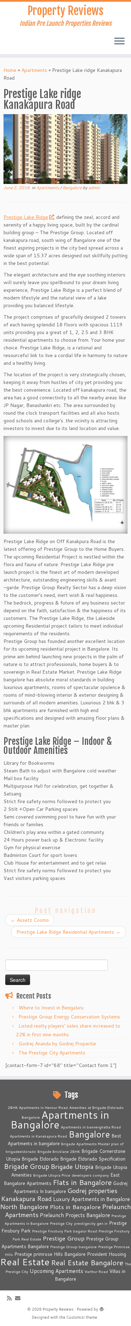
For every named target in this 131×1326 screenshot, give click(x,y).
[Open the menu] (119, 41)
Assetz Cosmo (29, 920)
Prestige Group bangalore (73, 1246)
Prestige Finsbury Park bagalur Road (64, 1231)
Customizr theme (81, 1317)
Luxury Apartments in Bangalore (91, 1199)
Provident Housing (106, 1254)
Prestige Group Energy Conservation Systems (69, 1016)
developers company (90, 1175)
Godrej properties (92, 1190)
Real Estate (25, 1261)
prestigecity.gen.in (91, 1223)
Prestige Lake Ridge (25, 217)
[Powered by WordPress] (101, 1307)
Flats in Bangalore (82, 1182)
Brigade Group (26, 1166)
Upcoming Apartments (56, 1271)
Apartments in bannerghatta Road (91, 1126)
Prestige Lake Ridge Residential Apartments (68, 931)
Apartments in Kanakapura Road (38, 1136)
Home (9, 70)
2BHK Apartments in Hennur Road (38, 1107)
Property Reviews (65, 11)
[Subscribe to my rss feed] (11, 1298)
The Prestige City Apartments (52, 1052)
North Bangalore (24, 1206)
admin (94, 188)
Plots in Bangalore (75, 1207)
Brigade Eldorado (40, 1159)
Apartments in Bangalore (60, 1120)
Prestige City (61, 1223)
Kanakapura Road (26, 1198)
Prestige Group (64, 1238)
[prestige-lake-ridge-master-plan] (65, 484)
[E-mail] (19, 1298)
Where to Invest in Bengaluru (51, 1007)
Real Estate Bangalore (87, 1263)
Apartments (34, 70)
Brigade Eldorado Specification (92, 1159)
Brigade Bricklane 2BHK (58, 1151)
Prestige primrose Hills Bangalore (50, 1254)
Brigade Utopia (72, 1166)
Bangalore (73, 188)
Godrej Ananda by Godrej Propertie (57, 1043)
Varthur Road (96, 1271)
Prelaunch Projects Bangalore (75, 1215)
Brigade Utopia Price (51, 1175)
